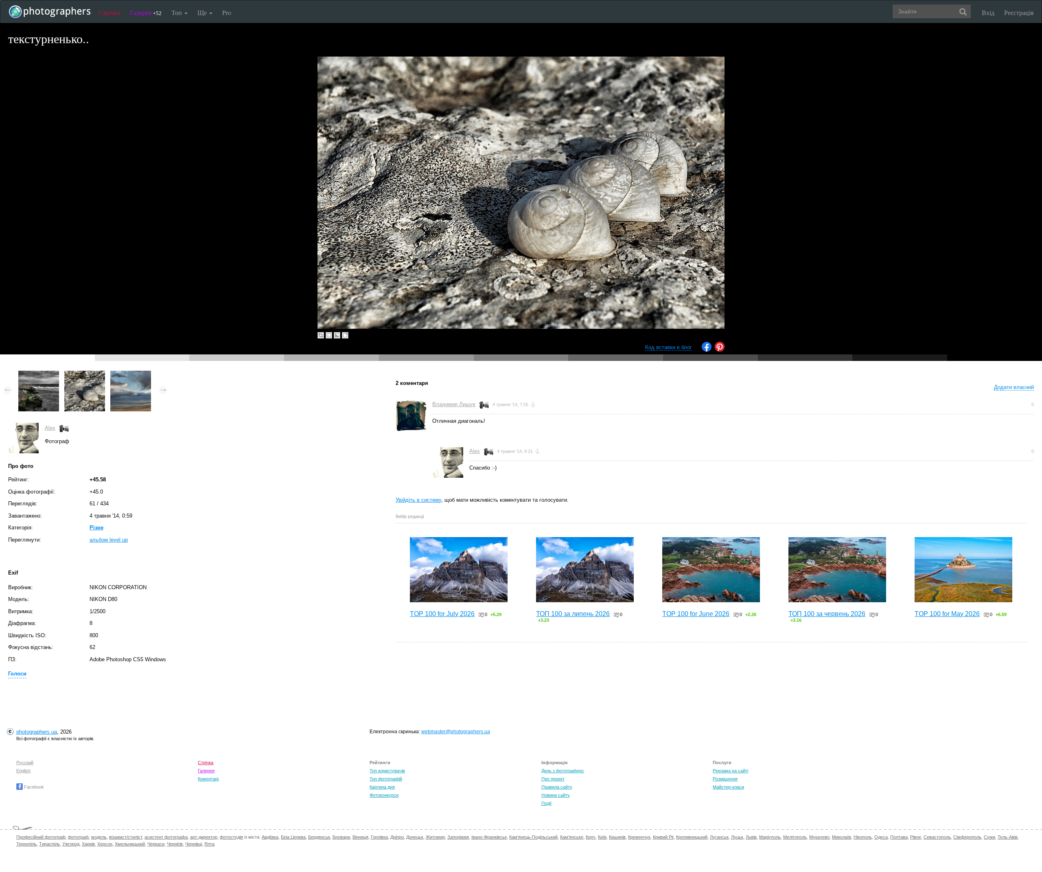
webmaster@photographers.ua (455, 731)
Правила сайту (556, 787)
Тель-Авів (1008, 837)
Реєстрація (1018, 12)
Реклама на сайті (730, 770)
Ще (202, 12)
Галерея (146, 12)
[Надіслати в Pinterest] (720, 350)
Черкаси (155, 843)
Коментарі (208, 778)
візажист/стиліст (125, 837)
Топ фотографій (386, 778)
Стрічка (109, 12)
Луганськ (719, 837)
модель (99, 837)
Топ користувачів (387, 770)
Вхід (988, 12)
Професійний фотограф (41, 837)
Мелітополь (795, 837)
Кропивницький (691, 837)
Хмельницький (130, 843)
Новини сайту (555, 795)
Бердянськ (319, 837)
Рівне (915, 837)
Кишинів (617, 837)
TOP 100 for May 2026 (947, 613)
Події (546, 803)
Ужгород (70, 843)
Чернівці (193, 843)
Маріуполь (770, 837)
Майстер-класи (728, 787)
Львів (751, 837)
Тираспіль (49, 843)
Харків (88, 843)
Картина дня (382, 787)
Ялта (209, 843)
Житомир (435, 837)
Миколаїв (841, 837)
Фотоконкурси (384, 795)
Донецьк (414, 837)
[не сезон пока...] (38, 375)
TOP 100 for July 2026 (442, 613)
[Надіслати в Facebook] (706, 350)
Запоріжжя (458, 837)
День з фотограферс (562, 770)
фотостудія (231, 837)
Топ (177, 12)
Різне (96, 528)
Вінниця (360, 837)
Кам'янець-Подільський (533, 837)
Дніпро (397, 837)
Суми (989, 837)
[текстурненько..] (84, 375)
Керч (590, 837)
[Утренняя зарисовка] (130, 375)
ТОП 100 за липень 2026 (573, 613)
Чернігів (175, 843)
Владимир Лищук (453, 404)
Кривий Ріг (663, 837)
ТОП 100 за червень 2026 (826, 613)
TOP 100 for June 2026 (695, 613)
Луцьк (737, 837)
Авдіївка (270, 837)
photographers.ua (36, 732)
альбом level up (109, 540)
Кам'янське (571, 837)
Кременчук (639, 837)
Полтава (899, 837)
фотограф (78, 837)
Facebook (33, 787)
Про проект (553, 778)
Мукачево (819, 837)
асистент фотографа (166, 837)
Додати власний (1014, 387)
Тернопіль (26, 843)
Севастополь (937, 837)
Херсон (104, 843)
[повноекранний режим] (345, 335)
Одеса (881, 837)
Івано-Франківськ (489, 837)
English (23, 770)
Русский (24, 762)
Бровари (341, 837)
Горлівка (379, 837)
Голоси (17, 674)
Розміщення (725, 778)
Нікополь (863, 837)
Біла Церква (293, 837)
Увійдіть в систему (418, 500)
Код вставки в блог (668, 347)
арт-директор (203, 837)
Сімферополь (967, 837)
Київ (602, 837)
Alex (50, 428)
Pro (226, 12)
